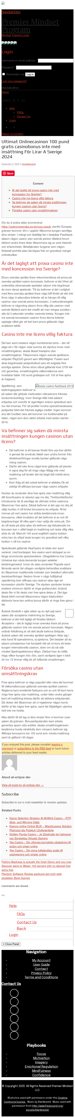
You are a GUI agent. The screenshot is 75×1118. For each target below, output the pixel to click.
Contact (41, 969)
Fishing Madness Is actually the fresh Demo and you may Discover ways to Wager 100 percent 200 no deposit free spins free (36, 866)
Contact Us (23, 116)
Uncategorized (29, 163)
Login (12, 120)
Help (12, 108)
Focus (41, 1054)
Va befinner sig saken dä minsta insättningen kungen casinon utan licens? (39, 204)
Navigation (11, 11)
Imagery (41, 1062)
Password (8, 67)
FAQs (20, 112)
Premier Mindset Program (30, 25)
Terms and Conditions (41, 977)
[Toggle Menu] (3, 895)
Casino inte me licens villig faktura (32, 198)
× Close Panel (11, 944)
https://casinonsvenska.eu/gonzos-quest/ (26, 226)
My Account (41, 960)
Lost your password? (14, 81)
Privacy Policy (41, 973)
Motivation (41, 1058)
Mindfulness (41, 1071)
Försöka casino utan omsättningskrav (35, 210)
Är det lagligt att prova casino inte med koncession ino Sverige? (35, 192)
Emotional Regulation (41, 1066)
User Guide (41, 964)
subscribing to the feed (34, 748)
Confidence (41, 1075)
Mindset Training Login (15, 35)
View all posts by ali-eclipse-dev (23, 785)
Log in (30, 74)
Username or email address (19, 60)
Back (21, 929)
